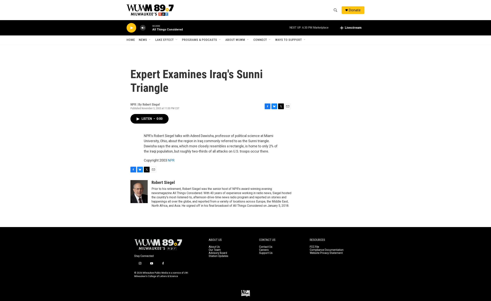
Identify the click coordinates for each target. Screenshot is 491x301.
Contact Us (265, 246)
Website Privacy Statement (326, 253)
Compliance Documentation (327, 250)
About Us (214, 246)
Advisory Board (218, 253)
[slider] (149, 28)
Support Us (266, 253)
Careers (264, 250)
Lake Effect (164, 39)
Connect (260, 39)
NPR (171, 160)
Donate (355, 10)
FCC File (314, 246)
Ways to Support (288, 39)
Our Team (215, 250)
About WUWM (235, 39)
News (143, 39)
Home (131, 39)
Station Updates (218, 256)
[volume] (143, 28)
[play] (131, 28)
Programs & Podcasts (199, 39)
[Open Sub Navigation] (150, 39)
